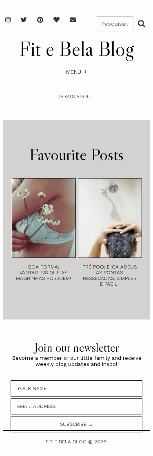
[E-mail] (73, 20)
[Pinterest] (40, 20)
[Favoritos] (56, 20)
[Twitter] (24, 20)
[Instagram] (8, 20)
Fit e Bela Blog (76, 48)
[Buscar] (141, 23)
